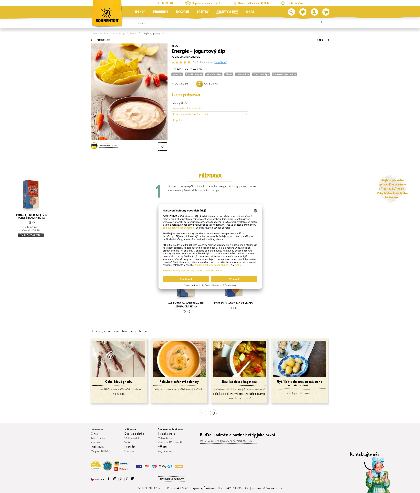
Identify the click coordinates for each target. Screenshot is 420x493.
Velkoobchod (165, 438)
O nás (250, 11)
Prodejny (160, 11)
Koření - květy (214, 74)
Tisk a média (98, 438)
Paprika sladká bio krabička (234, 303)
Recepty (133, 33)
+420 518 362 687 (237, 488)
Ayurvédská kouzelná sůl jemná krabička (186, 305)
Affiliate (163, 447)
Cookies (129, 451)
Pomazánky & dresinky (284, 74)
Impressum (97, 447)
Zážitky (203, 11)
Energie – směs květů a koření (190, 114)
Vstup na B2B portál (170, 442)
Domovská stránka (99, 33)
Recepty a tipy (227, 11)
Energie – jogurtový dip (153, 33)
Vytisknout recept (108, 146)
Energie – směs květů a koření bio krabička (31, 216)
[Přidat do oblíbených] (163, 146)
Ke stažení (130, 447)
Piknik (229, 74)
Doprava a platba (134, 434)
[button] (97, 479)
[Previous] (203, 413)
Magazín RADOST (102, 451)
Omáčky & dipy (261, 74)
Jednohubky (242, 74)
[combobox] (230, 22)
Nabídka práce (166, 434)
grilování (177, 74)
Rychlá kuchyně (194, 74)
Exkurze (182, 11)
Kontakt (95, 442)
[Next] (213, 413)
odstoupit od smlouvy (171, 479)
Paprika (177, 120)
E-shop (140, 11)
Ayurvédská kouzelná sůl (187, 109)
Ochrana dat (131, 438)
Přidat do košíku (32, 235)
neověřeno (220, 62)
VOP (127, 442)
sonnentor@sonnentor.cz (267, 488)
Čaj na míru (165, 451)
